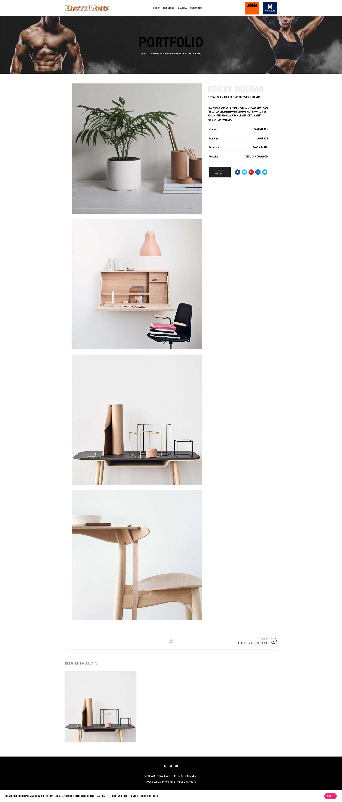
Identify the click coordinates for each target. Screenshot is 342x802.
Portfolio (156, 54)
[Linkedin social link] (258, 172)
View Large (133, 674)
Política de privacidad (156, 776)
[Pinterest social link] (251, 172)
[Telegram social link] (264, 172)
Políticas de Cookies (184, 776)
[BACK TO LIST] (171, 640)
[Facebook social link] (237, 172)
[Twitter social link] (244, 172)
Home (144, 54)
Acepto (330, 796)
